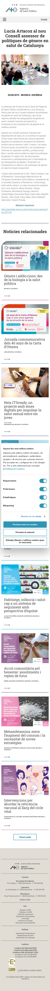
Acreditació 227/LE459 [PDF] (25, 957)
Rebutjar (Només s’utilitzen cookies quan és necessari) (25, 541)
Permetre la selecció (25, 532)
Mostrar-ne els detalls (31, 516)
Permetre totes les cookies (25, 524)
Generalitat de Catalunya (25, 937)
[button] (4, 19)
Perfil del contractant (25, 914)
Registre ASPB (25, 910)
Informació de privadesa (25, 916)
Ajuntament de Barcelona (25, 933)
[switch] (43, 489)
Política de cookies (25, 920)
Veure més (25, 837)
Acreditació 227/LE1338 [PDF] (26, 954)
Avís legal (25, 918)
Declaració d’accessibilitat (25, 923)
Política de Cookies (15, 469)
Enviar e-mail (25, 899)
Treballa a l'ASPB (25, 912)
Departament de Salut (25, 935)
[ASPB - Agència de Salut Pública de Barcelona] (25, 867)
